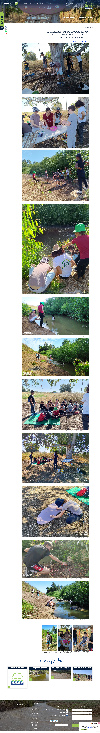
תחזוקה (35, 728)
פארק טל (20, 719)
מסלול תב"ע (34, 724)
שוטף (36, 708)
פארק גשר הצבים (19, 713)
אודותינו (78, 3)
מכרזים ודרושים (32, 3)
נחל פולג (35, 718)
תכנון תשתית (34, 725)
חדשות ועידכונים (39, 3)
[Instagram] (54, 721)
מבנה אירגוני (34, 709)
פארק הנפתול (19, 715)
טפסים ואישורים (25, 3)
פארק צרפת (20, 723)
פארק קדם (20, 725)
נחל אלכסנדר (34, 717)
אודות (36, 705)
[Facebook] (56, 721)
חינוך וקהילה (52, 3)
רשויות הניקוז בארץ (33, 707)
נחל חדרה (35, 715)
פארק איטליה (19, 711)
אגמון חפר (20, 707)
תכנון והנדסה (65, 3)
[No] (99, 723)
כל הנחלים (72, 3)
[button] (6, 27)
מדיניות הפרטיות (89, 727)
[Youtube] (51, 721)
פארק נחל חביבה (19, 721)
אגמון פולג (20, 709)
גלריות (46, 3)
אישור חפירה (34, 727)
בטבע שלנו (59, 3)
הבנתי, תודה (84, 729)
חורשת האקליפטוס (18, 727)
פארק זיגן (20, 717)
